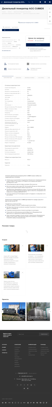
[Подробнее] (22, 245)
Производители (18, 358)
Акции (4, 347)
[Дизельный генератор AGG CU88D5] (28, 22)
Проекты (4, 352)
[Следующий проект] (50, 311)
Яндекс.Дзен (27, 388)
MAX (31, 384)
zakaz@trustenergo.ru (27, 376)
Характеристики (8, 77)
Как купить (41, 77)
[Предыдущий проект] (2, 311)
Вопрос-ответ (44, 353)
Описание (18, 77)
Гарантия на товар (32, 351)
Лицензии (17, 364)
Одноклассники (24, 384)
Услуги (4, 350)
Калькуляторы (31, 354)
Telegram (20, 384)
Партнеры (17, 356)
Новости (16, 353)
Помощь (43, 344)
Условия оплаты (32, 347)
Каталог (4, 344)
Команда (17, 349)
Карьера (16, 362)
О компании (17, 347)
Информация (32, 344)
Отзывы (16, 360)
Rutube (27, 384)
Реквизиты (17, 351)
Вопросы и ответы (29, 77)
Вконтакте (17, 384)
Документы (17, 366)
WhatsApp (24, 388)
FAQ (29, 353)
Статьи (16, 354)
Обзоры (42, 354)
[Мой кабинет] (35, 2)
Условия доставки (32, 349)
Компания (18, 344)
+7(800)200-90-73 (22, 373)
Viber (34, 384)
